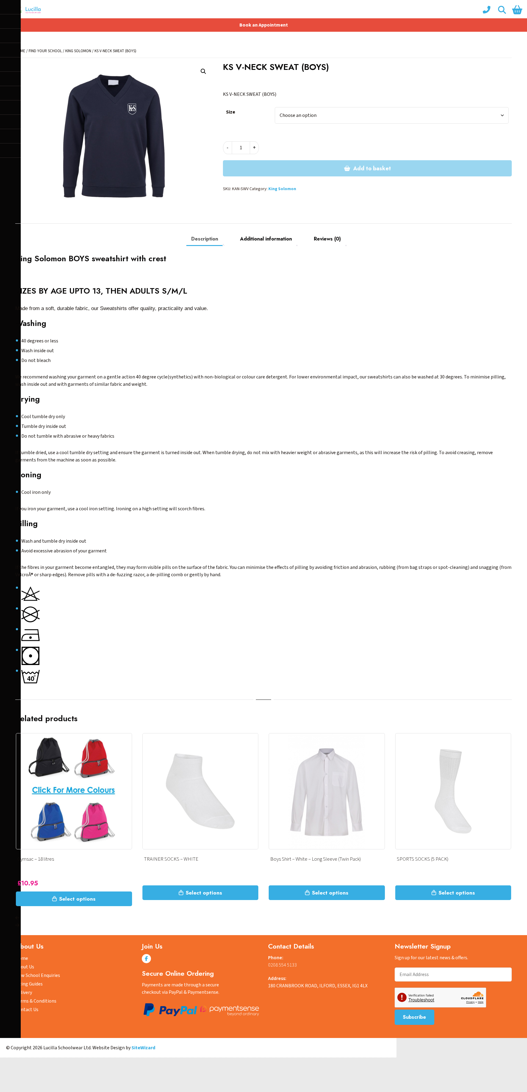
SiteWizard (143, 1047)
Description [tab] (204, 238)
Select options (77, 898)
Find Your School (45, 51)
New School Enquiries (37, 975)
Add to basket (372, 168)
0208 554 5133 (282, 965)
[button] (203, 71)
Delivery (23, 992)
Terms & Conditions (35, 1001)
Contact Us (26, 1009)
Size (230, 112)
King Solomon (78, 51)
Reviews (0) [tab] (327, 238)
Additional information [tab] (266, 238)
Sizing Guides (29, 984)
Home (21, 958)
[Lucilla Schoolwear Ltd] (26, 10)
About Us (24, 967)
